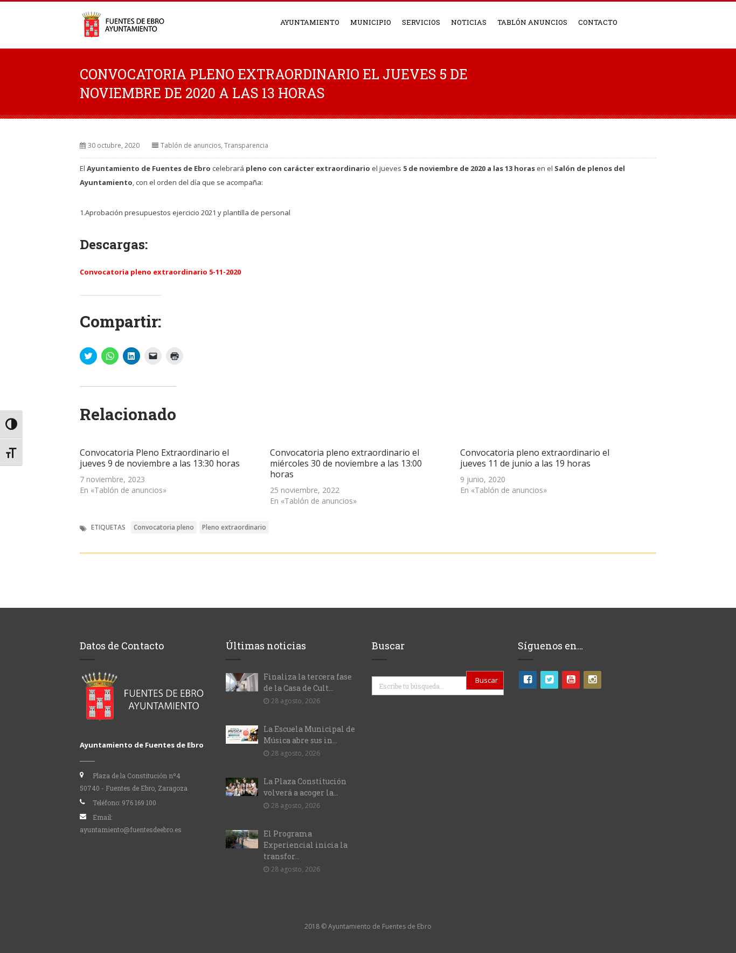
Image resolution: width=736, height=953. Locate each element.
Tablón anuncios (532, 22)
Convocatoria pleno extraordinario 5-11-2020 (160, 272)
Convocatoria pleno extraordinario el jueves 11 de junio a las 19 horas (534, 458)
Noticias (469, 22)
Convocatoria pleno (164, 527)
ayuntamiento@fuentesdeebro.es (131, 829)
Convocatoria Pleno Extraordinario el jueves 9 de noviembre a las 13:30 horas (160, 458)
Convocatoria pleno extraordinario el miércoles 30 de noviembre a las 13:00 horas (346, 463)
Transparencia (246, 145)
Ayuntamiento (309, 22)
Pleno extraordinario (234, 527)
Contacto (597, 22)
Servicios (421, 22)
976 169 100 (139, 802)
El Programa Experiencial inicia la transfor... (305, 844)
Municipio (370, 22)
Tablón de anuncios (191, 145)
